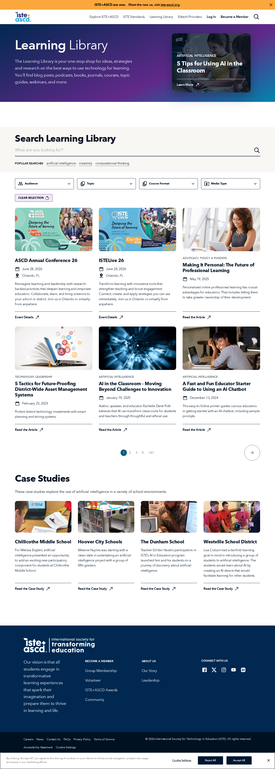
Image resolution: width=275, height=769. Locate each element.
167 (151, 453)
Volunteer (92, 680)
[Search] (256, 17)
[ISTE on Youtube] (233, 670)
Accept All (239, 760)
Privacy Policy (82, 739)
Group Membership (101, 671)
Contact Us (53, 739)
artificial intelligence (61, 163)
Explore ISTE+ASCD (104, 17)
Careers (28, 739)
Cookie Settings (66, 747)
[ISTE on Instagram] (224, 670)
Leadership (150, 680)
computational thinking (112, 163)
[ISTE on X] (214, 670)
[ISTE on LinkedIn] (243, 670)
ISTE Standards (134, 17)
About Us (149, 661)
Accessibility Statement (38, 747)
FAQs (67, 739)
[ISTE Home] (23, 17)
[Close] (268, 760)
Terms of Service (104, 739)
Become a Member (99, 661)
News (39, 739)
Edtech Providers (190, 17)
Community (94, 699)
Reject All (210, 760)
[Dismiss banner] (271, 4)
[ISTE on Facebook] (204, 670)
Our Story (149, 671)
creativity (85, 163)
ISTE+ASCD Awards (101, 690)
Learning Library (161, 17)
